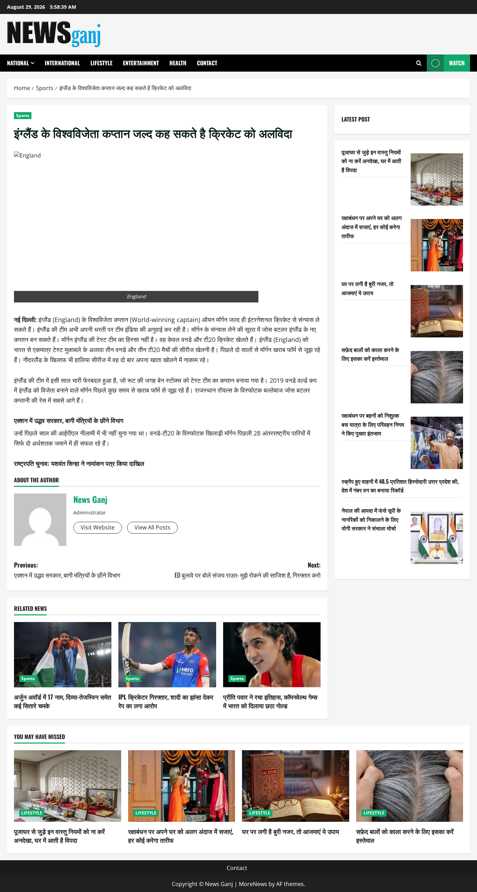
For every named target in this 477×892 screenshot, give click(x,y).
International (62, 63)
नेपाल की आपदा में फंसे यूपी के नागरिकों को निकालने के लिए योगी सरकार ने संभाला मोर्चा (371, 519)
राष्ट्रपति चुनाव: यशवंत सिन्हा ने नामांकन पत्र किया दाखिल (79, 463)
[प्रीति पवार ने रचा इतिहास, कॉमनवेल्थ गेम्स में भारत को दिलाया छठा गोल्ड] (272, 654)
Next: (248, 569)
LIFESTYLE (101, 63)
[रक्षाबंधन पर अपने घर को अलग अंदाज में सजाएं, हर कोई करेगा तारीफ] (437, 245)
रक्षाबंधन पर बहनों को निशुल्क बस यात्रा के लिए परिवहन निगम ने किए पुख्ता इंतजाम (373, 424)
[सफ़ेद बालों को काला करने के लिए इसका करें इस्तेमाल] (437, 377)
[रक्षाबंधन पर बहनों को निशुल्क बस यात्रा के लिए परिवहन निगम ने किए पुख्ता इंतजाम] (437, 443)
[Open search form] (418, 63)
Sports (22, 115)
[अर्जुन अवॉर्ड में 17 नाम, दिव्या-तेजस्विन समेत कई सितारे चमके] (62, 654)
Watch (457, 63)
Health (177, 63)
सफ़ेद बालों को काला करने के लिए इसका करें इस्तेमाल (370, 354)
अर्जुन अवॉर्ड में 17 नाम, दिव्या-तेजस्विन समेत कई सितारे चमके (62, 701)
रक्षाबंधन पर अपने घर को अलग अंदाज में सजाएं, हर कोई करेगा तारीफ (372, 226)
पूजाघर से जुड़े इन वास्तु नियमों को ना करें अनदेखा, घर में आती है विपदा (371, 161)
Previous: (67, 569)
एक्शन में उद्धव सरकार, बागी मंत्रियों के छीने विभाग (68, 420)
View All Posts (152, 527)
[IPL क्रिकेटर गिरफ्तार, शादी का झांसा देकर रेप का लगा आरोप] (167, 654)
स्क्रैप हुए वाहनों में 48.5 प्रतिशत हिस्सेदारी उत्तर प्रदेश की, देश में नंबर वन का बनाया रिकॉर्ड (400, 486)
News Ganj (90, 499)
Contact (207, 63)
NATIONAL (18, 63)
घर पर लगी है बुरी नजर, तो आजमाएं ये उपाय (368, 288)
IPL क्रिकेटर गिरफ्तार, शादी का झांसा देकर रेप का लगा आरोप (165, 701)
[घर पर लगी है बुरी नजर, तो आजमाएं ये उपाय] (437, 311)
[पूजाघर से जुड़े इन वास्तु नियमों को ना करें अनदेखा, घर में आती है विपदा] (437, 179)
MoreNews (253, 884)
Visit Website (98, 527)
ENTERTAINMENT (141, 63)
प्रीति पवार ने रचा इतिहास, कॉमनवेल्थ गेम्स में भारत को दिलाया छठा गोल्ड (270, 701)
